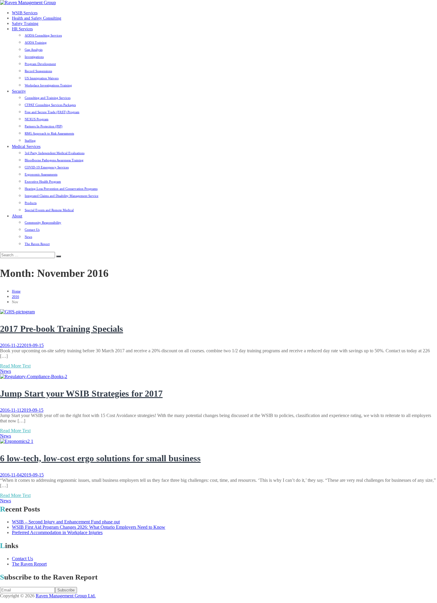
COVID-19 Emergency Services (47, 167)
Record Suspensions (38, 71)
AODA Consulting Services (43, 35)
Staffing (30, 140)
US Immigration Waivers (42, 78)
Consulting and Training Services (47, 98)
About (17, 216)
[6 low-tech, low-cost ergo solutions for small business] (16, 441)
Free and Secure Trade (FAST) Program (52, 112)
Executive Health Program (43, 181)
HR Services (22, 29)
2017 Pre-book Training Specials (61, 329)
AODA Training (36, 42)
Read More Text (15, 365)
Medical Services (26, 146)
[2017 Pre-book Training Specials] (17, 311)
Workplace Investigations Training (48, 85)
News (28, 237)
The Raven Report (37, 244)
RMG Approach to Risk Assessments (49, 133)
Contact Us (32, 229)
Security (19, 91)
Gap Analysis (34, 49)
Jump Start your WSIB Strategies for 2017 (81, 393)
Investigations (34, 57)
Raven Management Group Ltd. (66, 595)
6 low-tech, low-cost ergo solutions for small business (100, 458)
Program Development (40, 64)
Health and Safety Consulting (36, 18)
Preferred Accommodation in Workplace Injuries (57, 532)
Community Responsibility (43, 222)
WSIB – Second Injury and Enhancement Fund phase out (66, 521)
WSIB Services (24, 13)
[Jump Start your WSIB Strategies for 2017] (33, 376)
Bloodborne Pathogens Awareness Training (54, 160)
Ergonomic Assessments (41, 174)
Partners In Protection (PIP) (43, 126)
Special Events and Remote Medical (49, 210)
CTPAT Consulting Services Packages (50, 105)
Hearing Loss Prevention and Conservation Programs (61, 188)
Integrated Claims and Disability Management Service (61, 196)
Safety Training (25, 23)
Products (31, 203)
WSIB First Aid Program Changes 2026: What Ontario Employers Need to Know (88, 527)
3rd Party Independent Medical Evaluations (54, 153)
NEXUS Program (36, 119)
